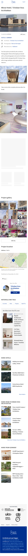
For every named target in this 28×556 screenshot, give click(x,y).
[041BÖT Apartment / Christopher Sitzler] (6, 455)
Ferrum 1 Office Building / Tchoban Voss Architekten (18, 432)
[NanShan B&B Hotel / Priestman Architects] (6, 377)
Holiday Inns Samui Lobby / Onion (18, 363)
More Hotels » (22, 394)
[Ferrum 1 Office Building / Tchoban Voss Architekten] (6, 434)
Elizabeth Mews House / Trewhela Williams (19, 342)
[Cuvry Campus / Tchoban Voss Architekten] (6, 422)
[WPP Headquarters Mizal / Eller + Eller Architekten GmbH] (6, 478)
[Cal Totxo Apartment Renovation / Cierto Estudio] (8, 333)
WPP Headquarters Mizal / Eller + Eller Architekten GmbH (18, 476)
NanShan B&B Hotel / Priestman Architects (18, 374)
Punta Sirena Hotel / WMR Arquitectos (18, 385)
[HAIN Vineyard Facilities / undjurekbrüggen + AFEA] (6, 466)
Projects (17, 303)
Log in (23, 1)
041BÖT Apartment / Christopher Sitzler (18, 452)
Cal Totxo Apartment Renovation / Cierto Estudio (18, 332)
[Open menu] (2, 2)
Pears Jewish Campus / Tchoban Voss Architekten (19, 409)
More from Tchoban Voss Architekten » (16, 440)
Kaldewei (15, 46)
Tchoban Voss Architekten (17, 40)
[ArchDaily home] (13, 2)
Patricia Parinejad (16, 43)
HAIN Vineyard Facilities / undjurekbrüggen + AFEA (18, 466)
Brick (11, 303)
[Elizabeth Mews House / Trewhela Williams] (8, 344)
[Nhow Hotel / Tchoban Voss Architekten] (13, 205)
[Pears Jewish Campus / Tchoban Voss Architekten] (6, 411)
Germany (9, 38)
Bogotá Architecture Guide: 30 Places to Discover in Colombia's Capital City (18, 321)
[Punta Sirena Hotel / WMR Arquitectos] (6, 388)
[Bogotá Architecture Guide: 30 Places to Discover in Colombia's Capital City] (8, 318)
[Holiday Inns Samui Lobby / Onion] (6, 365)
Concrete (5, 303)
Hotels (3, 38)
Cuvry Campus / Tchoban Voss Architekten (17, 420)
